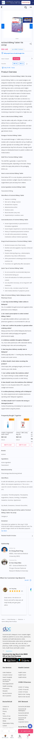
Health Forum (22, 675)
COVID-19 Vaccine (23, 689)
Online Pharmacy (11, 619)
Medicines (20, 619)
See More (4, 531)
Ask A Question (7, 696)
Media (4, 721)
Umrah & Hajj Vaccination (6, 680)
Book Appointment (8, 684)
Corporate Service (23, 722)
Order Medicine (7, 672)
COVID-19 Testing (23, 687)
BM (31, 7)
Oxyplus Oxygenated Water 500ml (7, 433)
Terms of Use (6, 716)
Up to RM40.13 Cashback (17, 49)
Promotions (6, 688)
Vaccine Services (7, 693)
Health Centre (22, 672)
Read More (9, 651)
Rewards (5, 691)
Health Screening (7, 686)
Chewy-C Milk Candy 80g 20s (22, 433)
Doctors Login (7, 718)
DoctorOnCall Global (24, 706)
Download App (26, 2)
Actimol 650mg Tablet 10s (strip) (9, 621)
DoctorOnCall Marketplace (22, 709)
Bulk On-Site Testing (24, 694)
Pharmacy (20, 737)
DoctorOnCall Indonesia (22, 718)
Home (3, 619)
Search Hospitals (7, 677)
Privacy (5, 711)
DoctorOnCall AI (22, 715)
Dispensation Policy (8, 723)
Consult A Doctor (7, 675)
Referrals (12, 737)
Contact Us (6, 706)
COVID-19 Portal (23, 692)
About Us (5, 709)
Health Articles (22, 677)
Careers (5, 726)
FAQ (4, 714)
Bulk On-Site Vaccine (24, 697)
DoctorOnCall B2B (23, 713)
